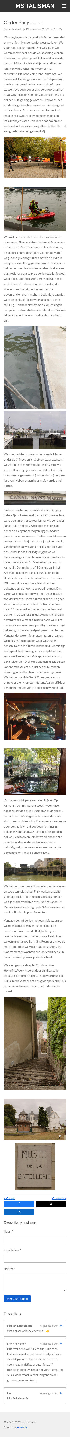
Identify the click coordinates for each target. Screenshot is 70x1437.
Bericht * (9, 1269)
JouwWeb (21, 1427)
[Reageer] (61, 1325)
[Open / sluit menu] (64, 6)
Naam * (8, 1231)
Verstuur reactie (17, 1298)
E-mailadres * (12, 1250)
